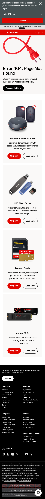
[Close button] (40, 3)
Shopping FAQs (28, 402)
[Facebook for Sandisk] (8, 454)
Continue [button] (22, 20)
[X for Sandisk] (17, 454)
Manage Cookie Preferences (21, 485)
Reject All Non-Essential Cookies (21, 490)
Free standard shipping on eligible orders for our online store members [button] (22, 27)
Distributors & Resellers (31, 400)
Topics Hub (6, 417)
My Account (27, 390)
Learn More (30, 156)
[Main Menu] (3, 33)
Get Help (26, 417)
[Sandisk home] (13, 32)
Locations (5, 402)
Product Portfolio (28, 392)
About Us (5, 390)
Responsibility (7, 395)
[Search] (42, 32)
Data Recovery (7, 427)
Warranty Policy (28, 420)
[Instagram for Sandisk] (3, 454)
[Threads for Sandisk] (31, 454)
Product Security (28, 427)
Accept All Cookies (21, 495)
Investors (5, 397)
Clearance (26, 397)
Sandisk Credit (7, 422)
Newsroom (6, 400)
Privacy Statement (10, 481)
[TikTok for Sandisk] (12, 454)
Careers (5, 405)
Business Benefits (8, 420)
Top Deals (26, 395)
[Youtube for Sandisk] (26, 454)
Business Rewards (8, 425)
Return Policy (27, 422)
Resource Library (29, 425)
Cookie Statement (25, 481)
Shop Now (14, 156)
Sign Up (8, 378)
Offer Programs (7, 430)
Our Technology (7, 392)
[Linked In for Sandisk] (22, 454)
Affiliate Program (8, 432)
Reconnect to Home (13, 88)
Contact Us (6, 407)
